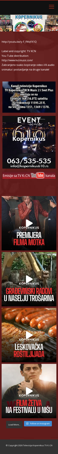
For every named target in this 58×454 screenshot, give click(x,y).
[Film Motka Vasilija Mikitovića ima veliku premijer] (29, 223)
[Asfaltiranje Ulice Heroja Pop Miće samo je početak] (29, 279)
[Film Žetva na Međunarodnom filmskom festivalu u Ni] (29, 391)
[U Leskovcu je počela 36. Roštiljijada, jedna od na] (29, 335)
